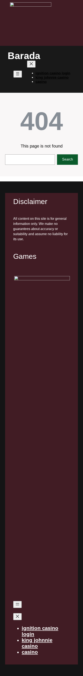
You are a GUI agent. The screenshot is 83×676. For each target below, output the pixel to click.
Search (67, 159)
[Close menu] (31, 64)
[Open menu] (17, 74)
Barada (24, 55)
